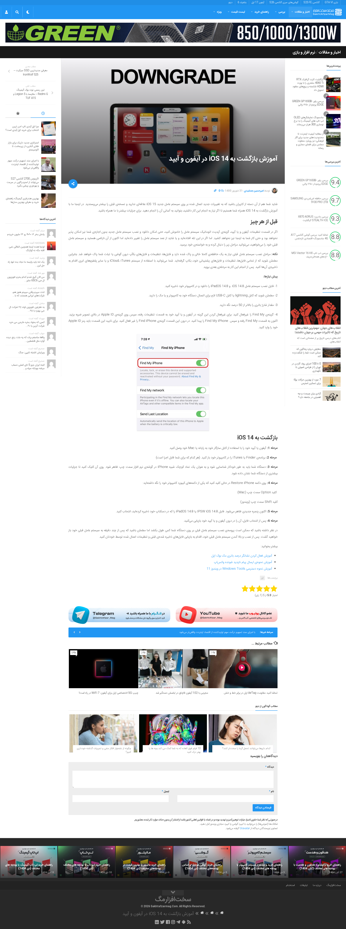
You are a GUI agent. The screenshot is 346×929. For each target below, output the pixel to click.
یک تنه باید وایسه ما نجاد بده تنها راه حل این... (26, 264)
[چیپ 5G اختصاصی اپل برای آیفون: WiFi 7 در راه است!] (103, 668)
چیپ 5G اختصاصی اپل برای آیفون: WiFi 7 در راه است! (108, 693)
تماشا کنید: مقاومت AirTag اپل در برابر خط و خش (251, 693)
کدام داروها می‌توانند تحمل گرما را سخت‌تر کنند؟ (246, 748)
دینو (230, 2)
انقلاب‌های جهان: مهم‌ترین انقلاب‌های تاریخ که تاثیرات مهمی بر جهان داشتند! (318, 330)
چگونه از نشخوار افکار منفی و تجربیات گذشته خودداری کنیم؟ (104, 750)
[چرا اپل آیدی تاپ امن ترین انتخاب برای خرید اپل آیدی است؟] (48, 128)
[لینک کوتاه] (215, 191)
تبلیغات (304, 885)
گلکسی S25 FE (311, 2)
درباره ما (317, 885)
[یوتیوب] (227, 615)
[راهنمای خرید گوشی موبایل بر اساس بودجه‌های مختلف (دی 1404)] (201, 862)
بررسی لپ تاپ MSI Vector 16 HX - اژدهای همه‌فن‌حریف (310, 255)
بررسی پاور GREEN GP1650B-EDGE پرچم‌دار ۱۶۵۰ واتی (308, 103)
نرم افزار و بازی (304, 52)
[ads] (173, 33)
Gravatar (245, 828)
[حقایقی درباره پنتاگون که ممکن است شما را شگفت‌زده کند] (332, 352)
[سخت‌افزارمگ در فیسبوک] (168, 922)
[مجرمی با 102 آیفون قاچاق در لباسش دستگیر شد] (173, 668)
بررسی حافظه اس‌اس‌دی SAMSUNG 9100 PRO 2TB (309, 201)
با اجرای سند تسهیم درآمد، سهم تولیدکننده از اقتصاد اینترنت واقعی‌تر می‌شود (217, 632)
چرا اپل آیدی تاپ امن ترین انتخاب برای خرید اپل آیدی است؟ (22, 128)
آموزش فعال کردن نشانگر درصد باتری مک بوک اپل (241, 555)
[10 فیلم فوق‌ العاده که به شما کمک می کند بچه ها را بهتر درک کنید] (173, 733)
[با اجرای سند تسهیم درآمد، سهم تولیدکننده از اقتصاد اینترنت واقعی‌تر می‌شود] (48, 164)
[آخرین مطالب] (43, 114)
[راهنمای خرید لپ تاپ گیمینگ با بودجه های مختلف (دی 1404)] (28, 862)
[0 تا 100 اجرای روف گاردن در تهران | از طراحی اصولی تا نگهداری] (332, 367)
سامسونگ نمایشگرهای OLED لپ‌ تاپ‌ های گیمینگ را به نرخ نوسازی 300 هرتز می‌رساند (309, 121)
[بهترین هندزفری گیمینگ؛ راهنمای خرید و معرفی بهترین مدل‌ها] (48, 200)
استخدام (290, 885)
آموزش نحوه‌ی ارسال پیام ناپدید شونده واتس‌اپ (243, 562)
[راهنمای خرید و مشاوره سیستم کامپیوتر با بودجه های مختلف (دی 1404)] (259, 862)
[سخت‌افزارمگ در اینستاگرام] (173, 922)
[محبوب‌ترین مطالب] (18, 114)
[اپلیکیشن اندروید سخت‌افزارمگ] (183, 922)
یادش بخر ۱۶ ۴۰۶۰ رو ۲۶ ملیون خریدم (26, 234)
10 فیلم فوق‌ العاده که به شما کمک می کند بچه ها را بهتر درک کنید (175, 750)
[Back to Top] (173, 892)
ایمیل (165, 791)
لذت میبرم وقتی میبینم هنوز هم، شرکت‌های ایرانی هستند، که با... (28, 294)
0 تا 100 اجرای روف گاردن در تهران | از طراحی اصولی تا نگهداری (306, 367)
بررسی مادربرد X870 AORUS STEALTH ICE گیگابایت (313, 219)
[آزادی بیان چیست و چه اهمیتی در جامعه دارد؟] (332, 395)
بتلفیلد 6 (242, 2)
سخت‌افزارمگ (333, 885)
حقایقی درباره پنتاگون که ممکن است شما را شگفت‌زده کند (306, 353)
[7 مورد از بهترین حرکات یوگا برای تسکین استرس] (332, 382)
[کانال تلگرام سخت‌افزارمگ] (178, 922)
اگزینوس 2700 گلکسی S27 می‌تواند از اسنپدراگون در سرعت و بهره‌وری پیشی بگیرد (23, 182)
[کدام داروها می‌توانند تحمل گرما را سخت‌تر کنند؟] (243, 733)
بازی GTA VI (331, 2)
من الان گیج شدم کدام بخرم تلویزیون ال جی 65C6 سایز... (26, 279)
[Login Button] (6, 12)
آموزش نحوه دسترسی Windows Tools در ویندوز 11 (239, 568)
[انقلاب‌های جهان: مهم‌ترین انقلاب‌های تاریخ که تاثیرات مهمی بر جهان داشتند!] (315, 310)
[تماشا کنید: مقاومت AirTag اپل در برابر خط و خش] (243, 668)
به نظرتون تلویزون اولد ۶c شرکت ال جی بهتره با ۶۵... (27, 309)
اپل (262, 578)
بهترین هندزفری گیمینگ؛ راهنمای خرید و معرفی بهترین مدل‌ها (22, 200)
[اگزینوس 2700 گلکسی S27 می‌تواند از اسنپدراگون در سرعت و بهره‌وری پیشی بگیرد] (48, 182)
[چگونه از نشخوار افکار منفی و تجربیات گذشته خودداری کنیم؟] (103, 733)
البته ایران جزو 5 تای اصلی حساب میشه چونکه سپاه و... (28, 367)
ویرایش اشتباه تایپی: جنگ (32, 352)
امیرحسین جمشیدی (254, 191)
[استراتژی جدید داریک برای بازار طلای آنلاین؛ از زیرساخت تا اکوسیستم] (48, 146)
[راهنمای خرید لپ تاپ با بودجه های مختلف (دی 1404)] (86, 862)
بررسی (281, 12)
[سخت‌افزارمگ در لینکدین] (157, 922)
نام (271, 791)
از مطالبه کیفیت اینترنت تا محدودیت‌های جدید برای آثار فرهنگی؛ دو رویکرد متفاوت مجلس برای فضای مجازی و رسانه (309, 141)
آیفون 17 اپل (258, 2)
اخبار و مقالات (302, 12)
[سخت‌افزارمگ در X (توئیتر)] (162, 922)
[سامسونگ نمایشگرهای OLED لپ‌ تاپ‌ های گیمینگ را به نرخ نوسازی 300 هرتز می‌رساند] (333, 121)
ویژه (219, 12)
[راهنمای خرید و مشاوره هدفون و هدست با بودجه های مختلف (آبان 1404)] (317, 862)
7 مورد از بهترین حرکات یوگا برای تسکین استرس (307, 382)
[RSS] (189, 922)
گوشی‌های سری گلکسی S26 (283, 2)
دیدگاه (269, 767)
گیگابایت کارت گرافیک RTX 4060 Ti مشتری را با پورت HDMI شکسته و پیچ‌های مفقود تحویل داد (308, 84)
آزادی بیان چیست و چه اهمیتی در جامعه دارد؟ (309, 395)
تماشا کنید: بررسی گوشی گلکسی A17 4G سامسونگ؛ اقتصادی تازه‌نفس (309, 237)
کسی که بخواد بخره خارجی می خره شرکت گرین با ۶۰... (27, 324)
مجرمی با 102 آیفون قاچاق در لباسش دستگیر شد (182, 693)
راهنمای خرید (261, 12)
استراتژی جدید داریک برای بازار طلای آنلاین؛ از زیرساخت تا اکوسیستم (23, 146)
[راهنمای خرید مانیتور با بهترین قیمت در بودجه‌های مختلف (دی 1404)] (144, 862)
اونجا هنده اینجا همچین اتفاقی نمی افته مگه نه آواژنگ (27, 249)
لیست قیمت (238, 12)
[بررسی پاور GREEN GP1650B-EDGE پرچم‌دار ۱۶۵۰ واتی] (333, 103)
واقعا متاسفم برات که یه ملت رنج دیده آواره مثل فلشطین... (25, 339)
